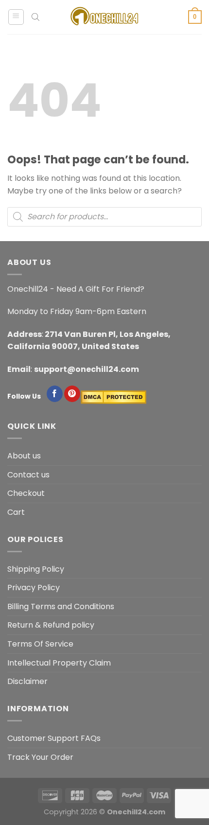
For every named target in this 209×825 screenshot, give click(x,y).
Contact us (28, 474)
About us (24, 455)
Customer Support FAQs (54, 738)
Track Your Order (40, 757)
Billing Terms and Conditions (60, 606)
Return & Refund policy (50, 625)
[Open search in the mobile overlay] (35, 17)
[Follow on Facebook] (55, 394)
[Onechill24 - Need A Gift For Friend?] (104, 17)
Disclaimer (27, 681)
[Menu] (16, 17)
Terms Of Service (40, 643)
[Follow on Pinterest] (72, 394)
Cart (16, 512)
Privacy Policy (33, 587)
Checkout (26, 493)
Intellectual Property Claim (59, 662)
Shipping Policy (35, 569)
